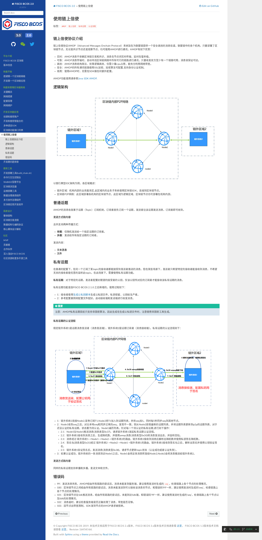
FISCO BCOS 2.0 (24, 4)
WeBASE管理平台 (12, 182)
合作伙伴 (7, 249)
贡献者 (6, 245)
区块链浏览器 (10, 187)
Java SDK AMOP (87, 78)
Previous (62, 514)
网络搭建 (7, 96)
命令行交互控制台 (12, 177)
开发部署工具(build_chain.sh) (17, 173)
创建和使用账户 (11, 117)
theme (85, 534)
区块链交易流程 (11, 220)
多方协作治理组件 (12, 200)
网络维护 (7, 105)
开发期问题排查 (11, 162)
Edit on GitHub (210, 6)
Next (212, 514)
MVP (5, 240)
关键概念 (7, 92)
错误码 (8, 157)
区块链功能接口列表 (13, 130)
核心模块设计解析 (12, 229)
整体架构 (7, 216)
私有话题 (9, 153)
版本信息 (7, 65)
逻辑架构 (9, 144)
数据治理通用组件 (12, 195)
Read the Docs (111, 534)
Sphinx (68, 534)
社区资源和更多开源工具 (15, 258)
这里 (179, 526)
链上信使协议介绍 (14, 139)
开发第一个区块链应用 (14, 81)
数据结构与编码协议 (13, 225)
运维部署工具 (10, 191)
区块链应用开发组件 (13, 204)
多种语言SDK (10, 126)
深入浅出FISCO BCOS (14, 254)
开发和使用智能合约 (13, 121)
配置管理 (7, 101)
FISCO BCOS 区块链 (13, 61)
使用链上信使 (10, 135)
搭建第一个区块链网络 (14, 76)
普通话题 (9, 148)
